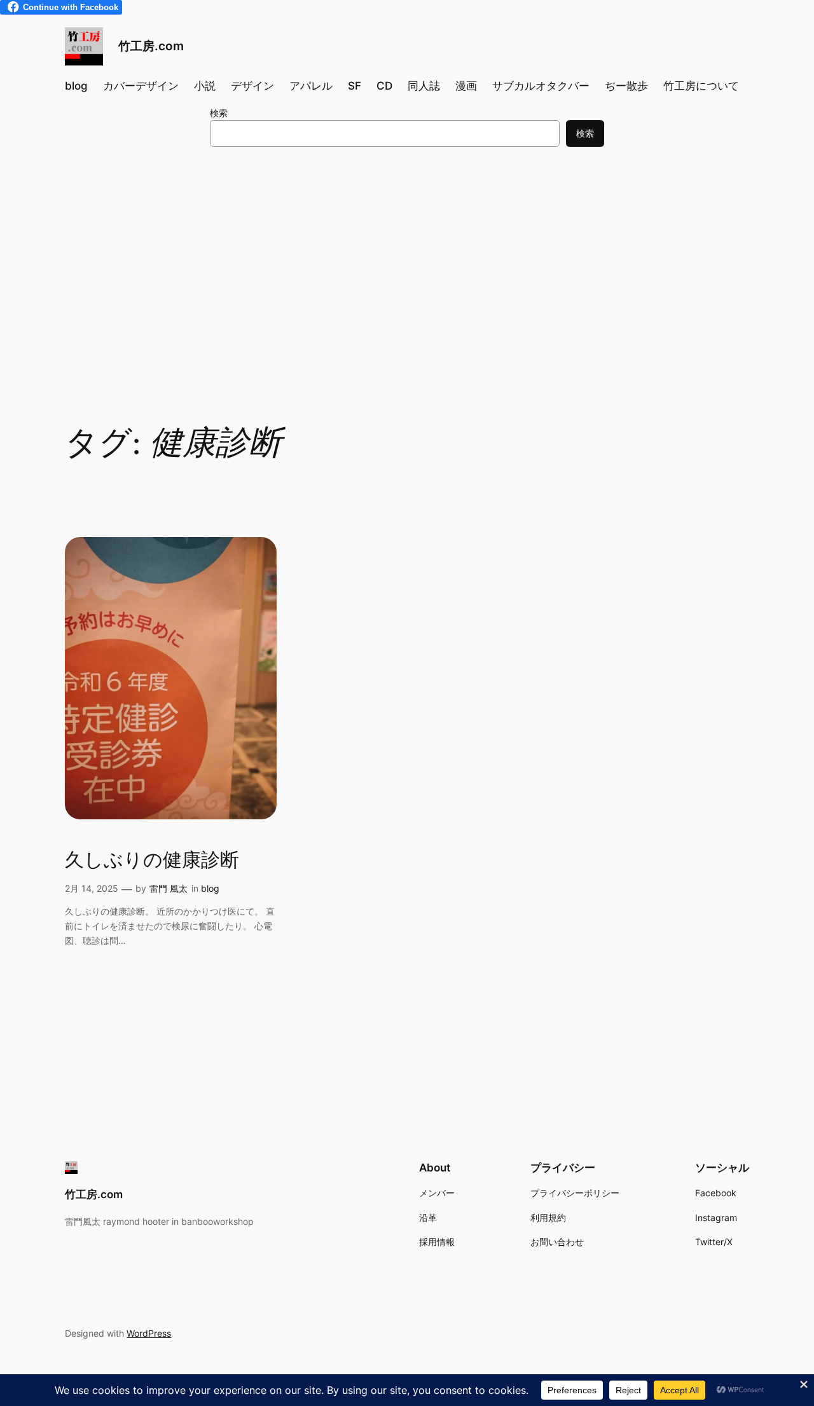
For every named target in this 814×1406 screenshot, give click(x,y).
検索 (219, 112)
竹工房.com (151, 45)
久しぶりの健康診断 (152, 861)
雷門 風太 (168, 888)
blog (210, 888)
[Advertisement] (407, 261)
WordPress (149, 1333)
